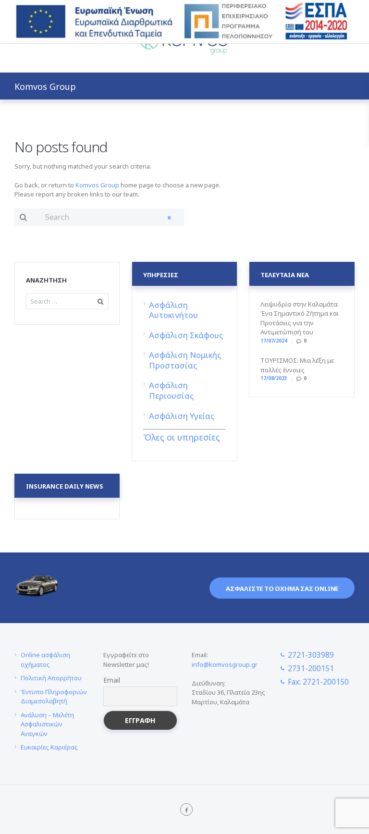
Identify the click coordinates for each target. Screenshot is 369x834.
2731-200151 (311, 668)
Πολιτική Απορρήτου (51, 678)
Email (111, 680)
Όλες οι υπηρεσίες (181, 437)
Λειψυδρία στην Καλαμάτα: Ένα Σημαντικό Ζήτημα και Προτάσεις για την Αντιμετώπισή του (299, 318)
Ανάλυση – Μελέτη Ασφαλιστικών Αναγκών (47, 724)
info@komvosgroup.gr (225, 664)
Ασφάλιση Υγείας (181, 415)
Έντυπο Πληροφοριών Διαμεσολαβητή (54, 696)
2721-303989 (311, 655)
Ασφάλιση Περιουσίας (171, 390)
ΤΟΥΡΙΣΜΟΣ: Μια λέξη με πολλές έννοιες (297, 365)
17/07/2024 (273, 340)
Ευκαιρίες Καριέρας (49, 747)
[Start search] (21, 217)
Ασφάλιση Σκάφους (186, 335)
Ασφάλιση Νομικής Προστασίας (185, 360)
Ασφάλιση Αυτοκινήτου (173, 310)
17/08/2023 (273, 378)
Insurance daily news (64, 486)
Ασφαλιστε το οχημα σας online (282, 588)
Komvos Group (97, 185)
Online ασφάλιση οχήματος (45, 659)
